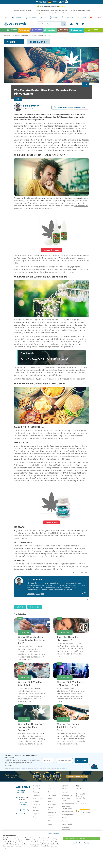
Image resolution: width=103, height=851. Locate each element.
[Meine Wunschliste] (78, 24)
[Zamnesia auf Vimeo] (24, 810)
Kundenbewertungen (53, 804)
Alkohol (55, 140)
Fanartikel (36, 810)
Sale (34, 817)
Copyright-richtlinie (67, 824)
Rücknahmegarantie (67, 811)
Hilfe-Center (65, 789)
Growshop (36, 807)
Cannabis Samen (38, 789)
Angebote (36, 814)
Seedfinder (50, 789)
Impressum (65, 792)
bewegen (46, 546)
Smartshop (36, 801)
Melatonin (33, 470)
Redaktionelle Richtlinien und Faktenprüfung (66, 829)
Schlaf (16, 451)
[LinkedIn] (82, 593)
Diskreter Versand (52, 821)
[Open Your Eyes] (51, 229)
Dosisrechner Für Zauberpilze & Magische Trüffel (80, 796)
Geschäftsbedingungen (68, 803)
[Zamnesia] (19, 24)
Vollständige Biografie (35, 594)
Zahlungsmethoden (67, 795)
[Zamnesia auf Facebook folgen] (17, 810)
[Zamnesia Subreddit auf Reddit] (21, 813)
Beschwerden (65, 821)
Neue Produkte (52, 795)
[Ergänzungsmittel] (51, 501)
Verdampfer (36, 795)
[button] (18, 107)
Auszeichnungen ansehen (77, 776)
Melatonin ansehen (51, 522)
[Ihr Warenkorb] (84, 24)
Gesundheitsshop (38, 798)
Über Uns (50, 801)
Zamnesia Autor (52, 812)
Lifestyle (20, 607)
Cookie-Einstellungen (81, 843)
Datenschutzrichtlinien (53, 833)
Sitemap (50, 824)
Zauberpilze (36, 804)
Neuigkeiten (34, 607)
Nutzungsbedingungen (55, 768)
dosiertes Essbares (81, 206)
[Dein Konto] (72, 24)
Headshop (36, 792)
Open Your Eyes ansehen (51, 250)
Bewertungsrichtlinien (68, 814)
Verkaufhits (51, 798)
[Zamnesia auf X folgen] (28, 810)
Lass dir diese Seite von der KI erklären (71, 107)
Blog (49, 792)
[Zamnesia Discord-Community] (24, 813)
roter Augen (28, 136)
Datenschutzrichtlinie (40, 768)
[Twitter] (85, 593)
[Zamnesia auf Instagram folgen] (21, 810)
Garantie (64, 818)
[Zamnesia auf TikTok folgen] (17, 813)
